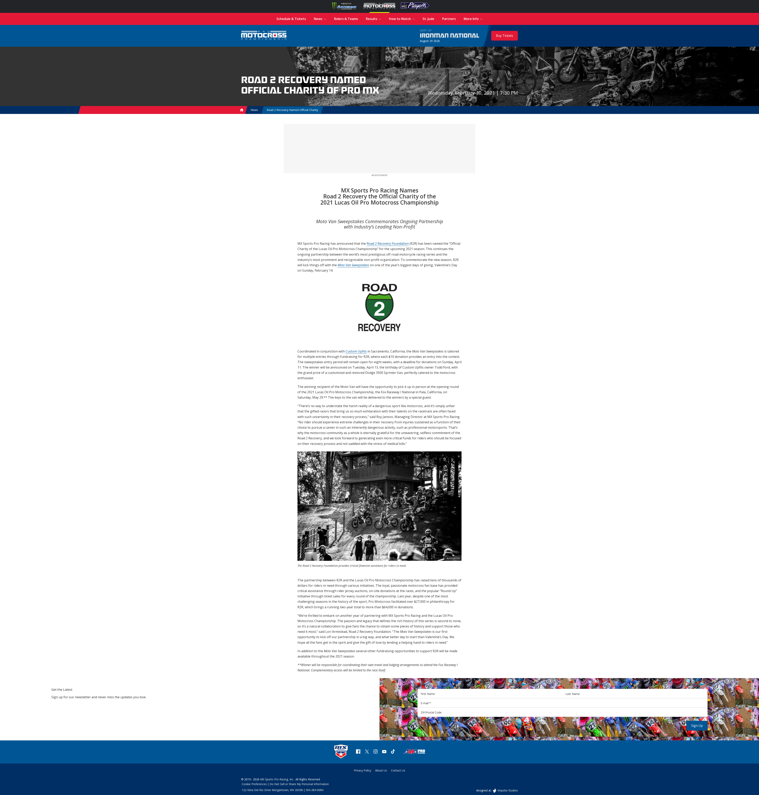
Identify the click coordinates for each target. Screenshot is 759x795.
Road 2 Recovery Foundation (388, 243)
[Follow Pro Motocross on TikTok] (393, 752)
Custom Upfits (356, 351)
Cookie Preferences (254, 784)
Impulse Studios (507, 790)
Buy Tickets (504, 35)
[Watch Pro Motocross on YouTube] (384, 752)
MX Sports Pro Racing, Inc (277, 779)
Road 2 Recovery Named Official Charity (292, 110)
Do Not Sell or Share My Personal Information (299, 784)
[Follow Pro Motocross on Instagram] (375, 752)
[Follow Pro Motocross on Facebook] (358, 752)
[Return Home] (264, 36)
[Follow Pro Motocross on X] (367, 752)
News (254, 110)
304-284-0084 (314, 790)
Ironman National (449, 35)
